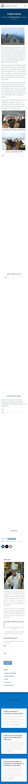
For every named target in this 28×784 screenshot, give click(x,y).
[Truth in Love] (9, 6)
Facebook (12, 2)
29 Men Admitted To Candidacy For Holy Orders (13, 712)
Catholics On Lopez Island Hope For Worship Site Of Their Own (13, 737)
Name (5, 646)
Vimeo (15, 2)
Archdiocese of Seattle (10, 673)
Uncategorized (11, 538)
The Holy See (7, 682)
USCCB (6, 679)
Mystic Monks (17, 71)
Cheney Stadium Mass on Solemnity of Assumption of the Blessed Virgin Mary (14, 763)
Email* (5, 653)
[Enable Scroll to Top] (25, 781)
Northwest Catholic (9, 676)
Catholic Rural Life (9, 685)
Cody (15, 541)
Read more (17, 725)
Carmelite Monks (9, 541)
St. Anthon (19, 541)
